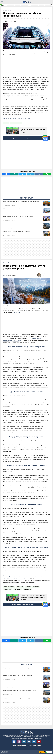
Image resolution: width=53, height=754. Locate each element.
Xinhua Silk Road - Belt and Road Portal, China (16, 118)
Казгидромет (20, 586)
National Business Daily (16, 122)
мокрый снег (36, 586)
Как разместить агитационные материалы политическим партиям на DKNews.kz (26, 738)
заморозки (28, 586)
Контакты (33, 748)
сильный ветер (27, 589)
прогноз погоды (8, 589)
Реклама (26, 748)
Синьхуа (6, 122)
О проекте (19, 748)
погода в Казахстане (9, 586)
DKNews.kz (17, 312)
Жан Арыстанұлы (46, 273)
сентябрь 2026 (17, 589)
